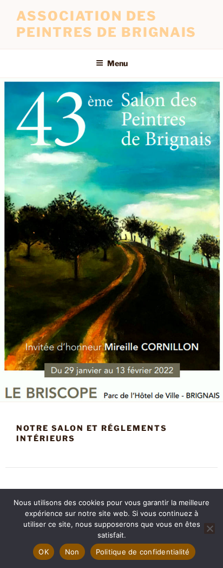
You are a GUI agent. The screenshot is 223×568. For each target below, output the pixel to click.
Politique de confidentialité (143, 551)
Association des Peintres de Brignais (106, 24)
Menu (117, 63)
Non (72, 551)
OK (43, 551)
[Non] (209, 528)
